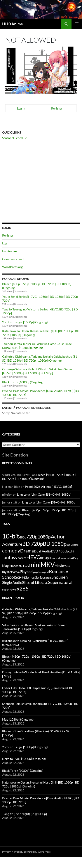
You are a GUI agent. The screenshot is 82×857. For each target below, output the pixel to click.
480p (22, 537)
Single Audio (12, 582)
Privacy (6, 851)
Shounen (59, 577)
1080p (44, 536)
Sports (44, 583)
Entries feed (10, 251)
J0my (76, 558)
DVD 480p (58, 551)
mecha (15, 566)
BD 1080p (54, 543)
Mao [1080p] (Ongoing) (17, 719)
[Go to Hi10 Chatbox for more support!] (41, 70)
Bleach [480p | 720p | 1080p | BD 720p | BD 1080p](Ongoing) (39, 477)
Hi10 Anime (12, 23)
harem (21, 558)
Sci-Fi (20, 577)
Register (56, 108)
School (8, 577)
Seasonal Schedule (14, 138)
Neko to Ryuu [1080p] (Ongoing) (24, 759)
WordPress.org (12, 267)
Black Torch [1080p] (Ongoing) (22, 382)
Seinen (30, 577)
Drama (27, 550)
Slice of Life (31, 582)
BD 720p (32, 543)
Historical (54, 557)
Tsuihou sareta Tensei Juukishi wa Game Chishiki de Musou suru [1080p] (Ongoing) (37, 346)
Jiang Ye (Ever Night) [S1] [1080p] (24, 814)
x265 (23, 588)
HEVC (33, 557)
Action (58, 536)
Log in (6, 243)
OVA (17, 572)
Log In (21, 108)
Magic (6, 566)
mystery (8, 572)
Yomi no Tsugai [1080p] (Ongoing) (25, 322)
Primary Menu (77, 24)
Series (39, 577)
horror (63, 558)
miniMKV (42, 564)
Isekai (69, 558)
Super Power (9, 589)
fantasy (9, 557)
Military (24, 565)
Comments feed (13, 259)
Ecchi (70, 551)
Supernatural (60, 582)
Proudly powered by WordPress (32, 851)
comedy (11, 550)
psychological (41, 572)
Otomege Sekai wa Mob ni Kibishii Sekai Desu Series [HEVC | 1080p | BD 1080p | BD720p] (37, 371)
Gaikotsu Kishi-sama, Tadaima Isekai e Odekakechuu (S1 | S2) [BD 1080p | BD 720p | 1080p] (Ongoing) (40, 358)
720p (32, 536)
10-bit (10, 536)
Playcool (26, 571)
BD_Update (72, 544)
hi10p (44, 558)
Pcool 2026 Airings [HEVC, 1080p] (48, 486)
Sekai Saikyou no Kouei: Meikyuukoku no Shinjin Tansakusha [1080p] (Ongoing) (34, 627)
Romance (58, 571)
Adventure (12, 544)
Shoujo (47, 577)
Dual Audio (42, 551)
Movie (59, 566)
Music (67, 565)
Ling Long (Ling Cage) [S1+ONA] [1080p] (44, 494)
